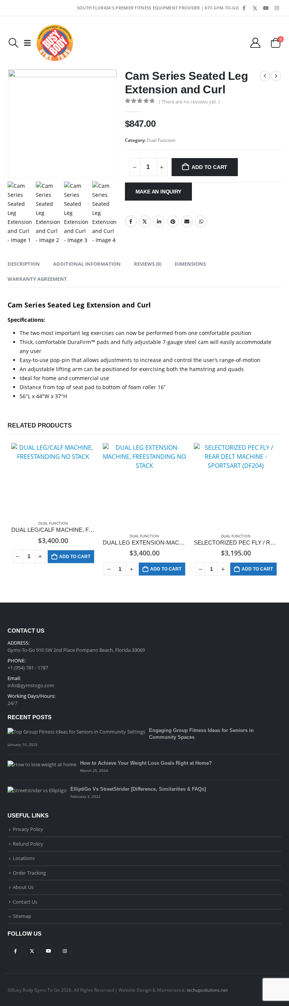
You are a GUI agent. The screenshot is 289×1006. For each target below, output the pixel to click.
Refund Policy (28, 843)
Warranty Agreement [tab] (37, 278)
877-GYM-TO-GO (222, 8)
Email (187, 221)
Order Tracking (29, 872)
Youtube (48, 951)
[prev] (265, 76)
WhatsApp (201, 221)
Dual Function (161, 140)
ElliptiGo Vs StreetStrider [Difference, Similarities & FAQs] (138, 789)
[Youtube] (266, 8)
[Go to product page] (53, 478)
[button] (13, 43)
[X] (255, 8)
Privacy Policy (28, 829)
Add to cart (209, 167)
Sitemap (22, 916)
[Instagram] (276, 8)
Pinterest (173, 221)
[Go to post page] (76, 730)
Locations (24, 858)
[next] (276, 76)
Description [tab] (24, 263)
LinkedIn (159, 221)
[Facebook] (244, 8)
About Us (23, 887)
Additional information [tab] (87, 263)
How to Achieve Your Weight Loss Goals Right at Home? (146, 763)
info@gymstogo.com (31, 685)
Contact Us (25, 901)
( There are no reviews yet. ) (189, 101)
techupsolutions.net (207, 990)
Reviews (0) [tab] (147, 263)
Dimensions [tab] (190, 263)
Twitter (145, 221)
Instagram (65, 951)
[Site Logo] (55, 43)
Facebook (131, 221)
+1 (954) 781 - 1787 (28, 667)
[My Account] (255, 43)
